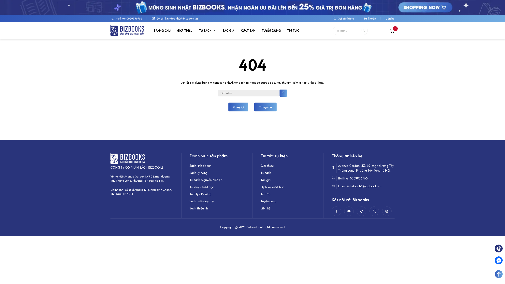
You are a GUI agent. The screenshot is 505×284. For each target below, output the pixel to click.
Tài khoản (370, 18)
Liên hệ (390, 18)
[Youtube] (349, 211)
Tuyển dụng (271, 30)
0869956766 (359, 178)
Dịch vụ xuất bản (272, 187)
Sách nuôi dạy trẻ (202, 201)
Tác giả (228, 30)
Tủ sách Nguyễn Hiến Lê (206, 180)
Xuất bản (248, 30)
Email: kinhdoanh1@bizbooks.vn (177, 18)
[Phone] (499, 248)
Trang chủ (162, 30)
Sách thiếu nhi (199, 208)
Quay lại (238, 107)
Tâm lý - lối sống (200, 194)
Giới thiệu (185, 30)
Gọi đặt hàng (346, 18)
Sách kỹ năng (199, 172)
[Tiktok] (361, 211)
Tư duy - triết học (202, 187)
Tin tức (293, 30)
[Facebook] (336, 211)
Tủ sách (205, 30)
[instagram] (387, 211)
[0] (392, 31)
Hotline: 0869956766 (129, 18)
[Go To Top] (499, 274)
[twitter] (374, 211)
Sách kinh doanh (200, 165)
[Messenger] (499, 260)
